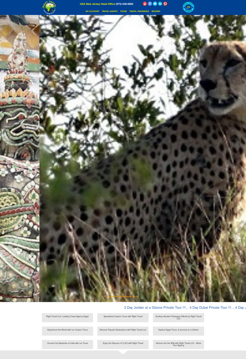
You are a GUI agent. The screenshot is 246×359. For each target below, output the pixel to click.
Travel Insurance (139, 11)
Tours (123, 11)
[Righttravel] (155, 3)
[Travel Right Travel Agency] (160, 3)
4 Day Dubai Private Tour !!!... (178, 307)
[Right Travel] (50, 7)
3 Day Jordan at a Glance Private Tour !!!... (122, 307)
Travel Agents (110, 11)
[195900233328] (150, 3)
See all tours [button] (123, 169)
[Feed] (145, 3)
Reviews (156, 11)
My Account (92, 11)
